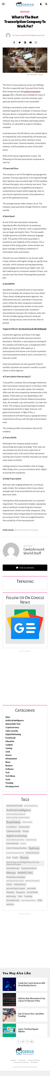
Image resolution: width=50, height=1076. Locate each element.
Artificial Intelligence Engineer (15, 814)
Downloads (10, 738)
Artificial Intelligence (14, 720)
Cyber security (11, 731)
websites (10, 904)
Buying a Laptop (27, 822)
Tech (7, 772)
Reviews (9, 766)
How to (8, 755)
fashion (34, 848)
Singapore (20, 892)
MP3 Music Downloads (32, 880)
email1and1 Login (31, 840)
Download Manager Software (15, 840)
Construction (24, 827)
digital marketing (16, 835)
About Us (13, 1060)
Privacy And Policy (34, 1060)
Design (26, 831)
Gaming (8, 748)
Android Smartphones (31, 805)
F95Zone (23, 843)
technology (11, 896)
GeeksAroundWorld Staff (22, 35)
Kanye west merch (28, 868)
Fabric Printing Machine (16, 848)
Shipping (10, 892)
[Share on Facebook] (14, 42)
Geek (7, 752)
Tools (7, 779)
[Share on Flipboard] (25, 42)
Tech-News (10, 776)
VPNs (40, 900)
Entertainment (12, 843)
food (8, 858)
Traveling (28, 896)
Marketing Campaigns (15, 877)
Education (9, 741)
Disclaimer (34, 1062)
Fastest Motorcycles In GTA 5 (15, 853)
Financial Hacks (32, 853)
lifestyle (11, 872)
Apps (7, 717)
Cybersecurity (13, 831)
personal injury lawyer (15, 888)
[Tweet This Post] (19, 42)
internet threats (12, 868)
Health (15, 858)
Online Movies (20, 884)
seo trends (31, 888)
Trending (9, 783)
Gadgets (9, 745)
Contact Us (22, 1060)
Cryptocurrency (12, 727)
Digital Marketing (13, 734)
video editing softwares (28, 900)
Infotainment (11, 759)
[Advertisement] (25, 677)
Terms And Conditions (21, 1062)
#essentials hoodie (14, 806)
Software (9, 769)
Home (24, 857)
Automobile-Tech (13, 724)
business (13, 822)
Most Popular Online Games (15, 880)
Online (9, 884)
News (7, 762)
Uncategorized (12, 786)
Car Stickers (11, 827)
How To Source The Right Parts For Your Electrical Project (22, 863)
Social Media (32, 892)
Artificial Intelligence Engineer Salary (17, 817)
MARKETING (25, 872)
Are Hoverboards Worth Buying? (33, 329)
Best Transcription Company (26, 530)
